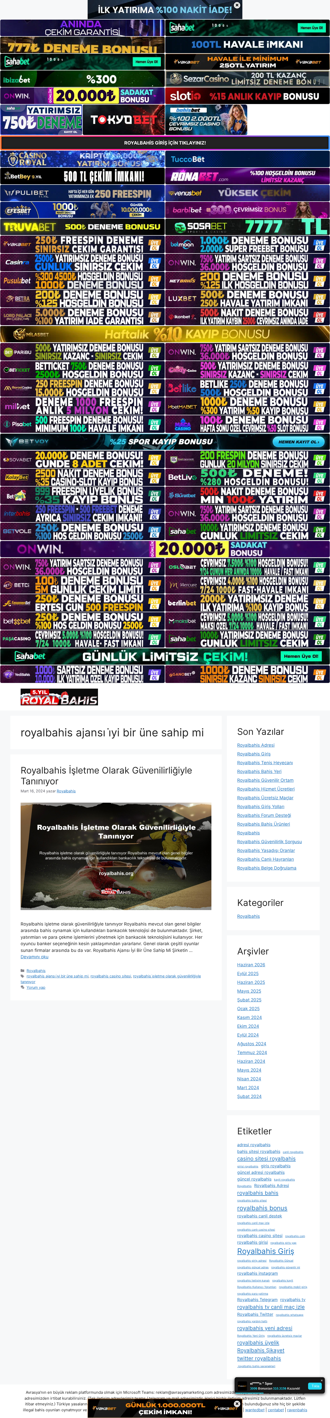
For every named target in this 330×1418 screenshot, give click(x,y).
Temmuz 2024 (252, 1052)
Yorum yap (36, 987)
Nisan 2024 (249, 1078)
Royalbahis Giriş (254, 753)
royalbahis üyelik (258, 1342)
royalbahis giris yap (283, 1243)
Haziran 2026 (251, 964)
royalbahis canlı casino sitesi (256, 1229)
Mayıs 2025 (249, 991)
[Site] (82, 244)
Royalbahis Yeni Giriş (251, 1335)
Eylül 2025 (248, 973)
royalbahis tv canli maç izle (271, 1307)
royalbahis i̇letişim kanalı (253, 1280)
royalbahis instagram (257, 1273)
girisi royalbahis (247, 1166)
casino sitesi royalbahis (266, 1158)
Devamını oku (34, 956)
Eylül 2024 (248, 1035)
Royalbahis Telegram (257, 1299)
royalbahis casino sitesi (110, 976)
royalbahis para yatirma (252, 1293)
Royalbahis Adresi (256, 745)
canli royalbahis (293, 1152)
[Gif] (165, 334)
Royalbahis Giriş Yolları (260, 806)
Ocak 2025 (248, 1008)
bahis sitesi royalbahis (258, 1151)
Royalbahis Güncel (281, 1260)
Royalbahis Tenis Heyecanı (265, 762)
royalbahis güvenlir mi (285, 1267)
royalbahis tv (293, 1299)
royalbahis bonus (262, 1208)
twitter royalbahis (259, 1358)
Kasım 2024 (249, 1017)
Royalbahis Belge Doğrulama (266, 868)
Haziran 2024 (251, 1061)
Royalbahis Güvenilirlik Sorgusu (269, 841)
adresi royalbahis (253, 1144)
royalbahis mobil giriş (293, 1287)
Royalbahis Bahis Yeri (259, 771)
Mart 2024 (248, 1087)
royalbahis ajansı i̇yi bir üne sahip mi (57, 976)
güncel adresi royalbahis (261, 1172)
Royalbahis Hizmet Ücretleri (266, 789)
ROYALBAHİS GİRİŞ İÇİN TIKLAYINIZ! (165, 143)
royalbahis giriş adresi (252, 1260)
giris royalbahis (276, 1165)
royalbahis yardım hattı (252, 1321)
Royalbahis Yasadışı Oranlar (266, 850)
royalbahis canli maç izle (253, 1223)
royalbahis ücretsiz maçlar (284, 1335)
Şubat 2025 (249, 999)
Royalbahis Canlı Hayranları (265, 859)
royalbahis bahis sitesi (252, 1200)
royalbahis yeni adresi (264, 1328)
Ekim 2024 (248, 1026)
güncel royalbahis (254, 1179)
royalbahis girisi (252, 1242)
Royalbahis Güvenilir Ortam (265, 780)
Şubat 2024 (249, 1096)
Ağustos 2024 (251, 1043)
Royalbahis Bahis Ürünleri (263, 824)
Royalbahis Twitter (255, 1314)
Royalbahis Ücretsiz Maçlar (265, 797)
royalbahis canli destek (259, 1215)
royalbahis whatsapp (289, 1315)
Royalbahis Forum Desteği (264, 815)
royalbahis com (295, 1236)
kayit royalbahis (284, 1179)
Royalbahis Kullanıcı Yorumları (256, 1287)
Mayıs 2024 (249, 1070)
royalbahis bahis (257, 1193)
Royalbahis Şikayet (260, 1350)
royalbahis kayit (282, 1280)
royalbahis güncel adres (253, 1267)
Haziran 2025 (251, 982)
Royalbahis (36, 970)
